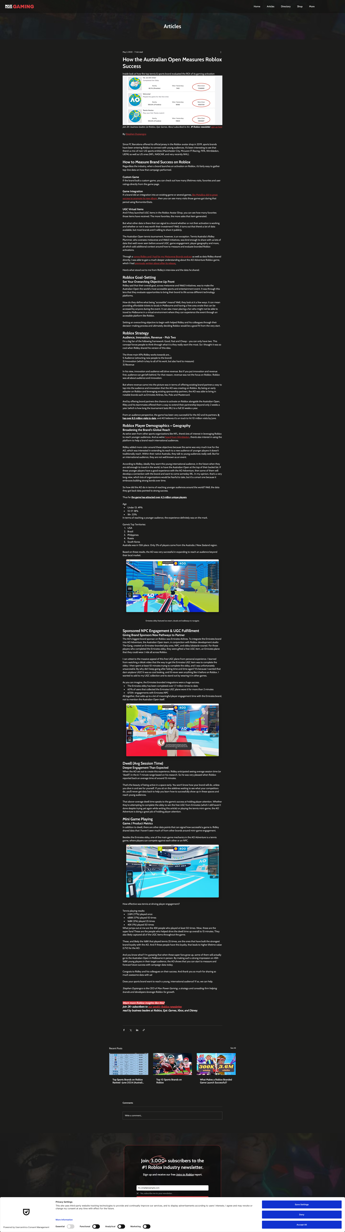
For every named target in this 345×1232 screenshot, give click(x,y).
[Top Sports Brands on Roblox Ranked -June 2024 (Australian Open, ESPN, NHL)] (128, 1064)
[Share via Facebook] (124, 1030)
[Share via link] (143, 1030)
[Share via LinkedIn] (137, 1030)
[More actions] (220, 52)
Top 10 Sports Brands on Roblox (169, 1081)
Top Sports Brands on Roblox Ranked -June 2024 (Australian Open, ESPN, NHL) (129, 1081)
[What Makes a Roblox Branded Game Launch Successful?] (216, 1064)
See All (233, 1048)
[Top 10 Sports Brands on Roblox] (172, 1064)
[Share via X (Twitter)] (130, 1030)
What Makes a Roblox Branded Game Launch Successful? (216, 1081)
